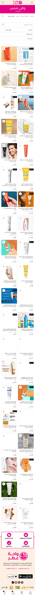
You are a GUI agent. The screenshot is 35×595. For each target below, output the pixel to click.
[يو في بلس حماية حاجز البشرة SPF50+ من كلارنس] (9, 513)
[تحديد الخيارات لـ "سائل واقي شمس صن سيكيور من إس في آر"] (20, 145)
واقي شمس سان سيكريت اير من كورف (10, 450)
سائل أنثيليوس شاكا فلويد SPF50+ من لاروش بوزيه (10, 112)
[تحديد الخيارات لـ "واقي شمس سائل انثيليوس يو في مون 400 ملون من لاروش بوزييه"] (20, 435)
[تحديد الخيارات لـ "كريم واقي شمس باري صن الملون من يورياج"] (20, 266)
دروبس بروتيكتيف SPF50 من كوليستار (10, 87)
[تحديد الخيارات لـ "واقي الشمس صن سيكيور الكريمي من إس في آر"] (3, 338)
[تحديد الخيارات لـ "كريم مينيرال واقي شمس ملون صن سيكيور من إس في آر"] (20, 242)
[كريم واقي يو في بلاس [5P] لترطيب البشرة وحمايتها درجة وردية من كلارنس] (9, 271)
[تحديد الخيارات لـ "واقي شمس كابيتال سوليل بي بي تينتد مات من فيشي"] (20, 459)
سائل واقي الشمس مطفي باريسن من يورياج (10, 136)
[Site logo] (17, 2)
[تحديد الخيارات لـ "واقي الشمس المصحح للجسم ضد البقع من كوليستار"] (20, 338)
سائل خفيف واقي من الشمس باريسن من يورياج (26, 136)
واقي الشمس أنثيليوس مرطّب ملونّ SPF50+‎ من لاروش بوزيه (9, 329)
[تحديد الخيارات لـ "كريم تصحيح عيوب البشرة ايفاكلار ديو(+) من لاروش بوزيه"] (3, 169)
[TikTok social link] (13, 582)
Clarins (14, 284)
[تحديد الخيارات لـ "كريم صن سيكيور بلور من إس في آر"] (3, 193)
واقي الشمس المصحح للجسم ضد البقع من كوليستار (26, 353)
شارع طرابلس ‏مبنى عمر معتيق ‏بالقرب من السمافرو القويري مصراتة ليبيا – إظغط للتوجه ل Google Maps (17, 564)
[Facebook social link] (22, 582)
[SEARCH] (3, 25)
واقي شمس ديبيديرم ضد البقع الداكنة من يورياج (26, 426)
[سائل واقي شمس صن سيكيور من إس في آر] (26, 151)
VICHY (14, 163)
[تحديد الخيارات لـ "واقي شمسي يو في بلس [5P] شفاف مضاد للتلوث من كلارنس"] (3, 483)
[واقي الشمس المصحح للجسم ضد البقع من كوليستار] (26, 344)
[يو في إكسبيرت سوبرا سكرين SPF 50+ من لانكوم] (26, 513)
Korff (15, 453)
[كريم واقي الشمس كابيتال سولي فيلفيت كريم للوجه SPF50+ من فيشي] (9, 247)
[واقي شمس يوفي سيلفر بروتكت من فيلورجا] (26, 489)
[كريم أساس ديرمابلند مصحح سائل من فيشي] (9, 151)
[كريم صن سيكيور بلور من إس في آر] (9, 199)
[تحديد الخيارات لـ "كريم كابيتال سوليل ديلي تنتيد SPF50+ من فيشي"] (20, 218)
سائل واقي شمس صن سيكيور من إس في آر (26, 160)
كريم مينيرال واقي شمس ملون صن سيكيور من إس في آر (26, 257)
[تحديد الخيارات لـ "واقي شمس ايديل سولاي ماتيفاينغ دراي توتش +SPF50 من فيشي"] (20, 387)
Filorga (31, 501)
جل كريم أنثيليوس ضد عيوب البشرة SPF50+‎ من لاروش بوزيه (26, 88)
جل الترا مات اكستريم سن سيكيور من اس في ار (10, 63)
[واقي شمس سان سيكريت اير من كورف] (9, 441)
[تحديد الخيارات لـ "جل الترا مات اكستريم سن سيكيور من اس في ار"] (3, 48)
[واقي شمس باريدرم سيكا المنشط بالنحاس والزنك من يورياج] (9, 392)
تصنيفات (18, 11)
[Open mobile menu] (32, 2)
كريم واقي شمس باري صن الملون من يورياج (27, 281)
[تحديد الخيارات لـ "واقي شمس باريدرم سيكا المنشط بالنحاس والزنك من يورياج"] (3, 387)
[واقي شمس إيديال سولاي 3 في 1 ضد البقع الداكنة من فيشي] (9, 368)
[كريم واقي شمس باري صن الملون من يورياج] (26, 271)
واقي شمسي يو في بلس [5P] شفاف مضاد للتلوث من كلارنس (9, 498)
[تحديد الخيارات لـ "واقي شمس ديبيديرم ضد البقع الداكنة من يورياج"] (20, 411)
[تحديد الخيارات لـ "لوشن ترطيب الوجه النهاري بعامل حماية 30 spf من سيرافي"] (3, 290)
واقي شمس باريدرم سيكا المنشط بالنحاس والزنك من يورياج (10, 403)
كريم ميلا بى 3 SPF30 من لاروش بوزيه (10, 233)
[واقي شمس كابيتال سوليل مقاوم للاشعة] (9, 465)
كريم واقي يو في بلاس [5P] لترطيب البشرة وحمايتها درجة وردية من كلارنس (10, 282)
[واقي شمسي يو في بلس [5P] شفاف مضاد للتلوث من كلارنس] (9, 489)
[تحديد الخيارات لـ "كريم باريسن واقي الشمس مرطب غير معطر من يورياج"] (20, 169)
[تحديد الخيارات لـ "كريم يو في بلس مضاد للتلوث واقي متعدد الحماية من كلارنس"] (20, 290)
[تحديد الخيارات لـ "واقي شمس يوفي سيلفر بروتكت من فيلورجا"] (20, 483)
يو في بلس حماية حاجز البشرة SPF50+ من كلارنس (10, 523)
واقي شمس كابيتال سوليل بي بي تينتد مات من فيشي (26, 474)
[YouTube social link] (16, 582)
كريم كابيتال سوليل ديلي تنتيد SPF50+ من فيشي (26, 233)
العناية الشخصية (24, 16)
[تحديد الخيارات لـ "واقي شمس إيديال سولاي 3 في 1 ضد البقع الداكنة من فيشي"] (3, 363)
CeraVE (14, 308)
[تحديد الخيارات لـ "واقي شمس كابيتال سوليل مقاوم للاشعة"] (3, 459)
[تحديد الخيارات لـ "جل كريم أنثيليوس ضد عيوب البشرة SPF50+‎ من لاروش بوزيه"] (20, 72)
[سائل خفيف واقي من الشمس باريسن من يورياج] (26, 126)
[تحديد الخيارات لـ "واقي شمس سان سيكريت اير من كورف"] (3, 435)
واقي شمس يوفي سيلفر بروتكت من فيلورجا (27, 498)
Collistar (14, 90)
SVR (15, 66)
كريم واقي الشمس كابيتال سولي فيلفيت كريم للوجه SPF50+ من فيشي (10, 258)
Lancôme (31, 525)
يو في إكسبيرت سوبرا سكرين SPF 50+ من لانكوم (27, 523)
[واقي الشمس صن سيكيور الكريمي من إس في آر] (9, 344)
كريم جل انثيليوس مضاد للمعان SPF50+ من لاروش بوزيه (26, 208)
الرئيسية (32, 16)
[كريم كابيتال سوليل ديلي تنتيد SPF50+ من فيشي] (26, 223)
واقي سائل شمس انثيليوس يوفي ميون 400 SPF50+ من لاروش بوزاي (26, 378)
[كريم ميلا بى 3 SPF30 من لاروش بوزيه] (9, 223)
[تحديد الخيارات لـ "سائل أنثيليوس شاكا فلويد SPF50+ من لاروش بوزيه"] (3, 97)
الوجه (17, 16)
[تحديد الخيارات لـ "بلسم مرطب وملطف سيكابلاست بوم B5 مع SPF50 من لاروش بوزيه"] (20, 48)
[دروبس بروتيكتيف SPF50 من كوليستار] (9, 78)
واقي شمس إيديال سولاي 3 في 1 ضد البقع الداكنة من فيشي (10, 378)
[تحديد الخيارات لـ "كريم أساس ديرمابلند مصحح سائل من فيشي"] (3, 145)
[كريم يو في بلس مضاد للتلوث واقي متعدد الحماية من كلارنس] (26, 296)
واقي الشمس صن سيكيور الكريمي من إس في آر (10, 353)
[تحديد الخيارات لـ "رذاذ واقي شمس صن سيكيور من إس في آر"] (20, 97)
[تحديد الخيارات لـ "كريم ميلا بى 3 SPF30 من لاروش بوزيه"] (3, 218)
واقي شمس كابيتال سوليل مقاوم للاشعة (10, 474)
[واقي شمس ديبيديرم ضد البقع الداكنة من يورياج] (26, 417)
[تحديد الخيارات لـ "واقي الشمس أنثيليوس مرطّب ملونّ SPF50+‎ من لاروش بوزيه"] (3, 314)
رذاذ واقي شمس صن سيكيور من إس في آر (26, 112)
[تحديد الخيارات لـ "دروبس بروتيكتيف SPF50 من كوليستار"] (3, 72)
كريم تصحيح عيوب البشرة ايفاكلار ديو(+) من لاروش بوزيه (9, 184)
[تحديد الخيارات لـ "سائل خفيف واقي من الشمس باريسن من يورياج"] (20, 121)
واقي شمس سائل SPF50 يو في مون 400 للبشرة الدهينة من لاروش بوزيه (9, 427)
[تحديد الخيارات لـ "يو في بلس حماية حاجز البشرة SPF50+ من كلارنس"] (3, 508)
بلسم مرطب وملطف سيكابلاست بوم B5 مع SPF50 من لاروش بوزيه (26, 64)
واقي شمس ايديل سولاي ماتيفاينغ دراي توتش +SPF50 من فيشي (26, 403)
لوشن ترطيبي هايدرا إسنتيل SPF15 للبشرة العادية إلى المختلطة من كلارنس (27, 330)
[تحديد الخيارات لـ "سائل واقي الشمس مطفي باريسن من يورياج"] (3, 121)
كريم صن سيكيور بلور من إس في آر (9, 208)
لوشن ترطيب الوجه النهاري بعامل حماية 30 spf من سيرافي (9, 305)
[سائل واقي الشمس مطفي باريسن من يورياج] (9, 126)
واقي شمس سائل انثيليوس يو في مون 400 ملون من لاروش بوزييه (26, 451)
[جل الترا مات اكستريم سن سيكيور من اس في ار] (9, 54)
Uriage (31, 139)
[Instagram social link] (19, 582)
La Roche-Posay (29, 66)
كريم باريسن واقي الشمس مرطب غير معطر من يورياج (27, 184)
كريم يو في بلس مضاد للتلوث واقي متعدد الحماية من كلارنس (26, 305)
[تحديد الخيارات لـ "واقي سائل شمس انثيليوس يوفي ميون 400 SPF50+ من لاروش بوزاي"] (20, 363)
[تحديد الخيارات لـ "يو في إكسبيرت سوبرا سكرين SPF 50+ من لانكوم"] (20, 508)
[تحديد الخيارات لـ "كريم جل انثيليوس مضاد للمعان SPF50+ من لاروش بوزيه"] (20, 193)
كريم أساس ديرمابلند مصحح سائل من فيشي (10, 160)
